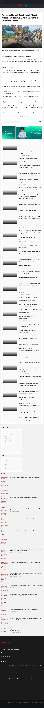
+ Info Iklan (20, 702)
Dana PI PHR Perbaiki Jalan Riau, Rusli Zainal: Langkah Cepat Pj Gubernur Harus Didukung (29, 152)
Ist (3, 45)
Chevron (6, 448)
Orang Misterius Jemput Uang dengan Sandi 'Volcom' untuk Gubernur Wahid (24, 609)
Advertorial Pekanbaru (9, 436)
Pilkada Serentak (8, 442)
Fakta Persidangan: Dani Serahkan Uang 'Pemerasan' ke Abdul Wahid (22, 530)
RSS (6, 462)
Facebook (7, 466)
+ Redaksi (15, 702)
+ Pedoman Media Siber (34, 702)
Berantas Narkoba (8, 440)
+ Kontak (41, 702)
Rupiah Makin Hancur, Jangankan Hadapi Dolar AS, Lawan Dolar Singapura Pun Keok (22, 678)
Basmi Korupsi (7, 432)
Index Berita (7, 460)
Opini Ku (6, 446)
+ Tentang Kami (10, 702)
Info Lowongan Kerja (8, 434)
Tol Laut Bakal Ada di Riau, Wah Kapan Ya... (29, 304)
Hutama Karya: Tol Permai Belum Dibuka (28, 344)
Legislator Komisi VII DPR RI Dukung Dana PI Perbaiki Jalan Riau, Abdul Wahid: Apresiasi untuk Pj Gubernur (29, 181)
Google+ (6, 468)
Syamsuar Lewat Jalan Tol (25, 265)
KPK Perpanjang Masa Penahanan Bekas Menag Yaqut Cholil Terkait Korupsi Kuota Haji (26, 585)
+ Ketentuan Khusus (26, 702)
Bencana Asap (7, 444)
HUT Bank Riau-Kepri (8, 438)
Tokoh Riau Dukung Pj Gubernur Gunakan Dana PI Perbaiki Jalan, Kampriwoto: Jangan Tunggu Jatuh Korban (29, 196)
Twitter (6, 464)
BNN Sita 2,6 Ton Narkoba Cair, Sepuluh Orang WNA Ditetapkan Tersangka (17, 2)
